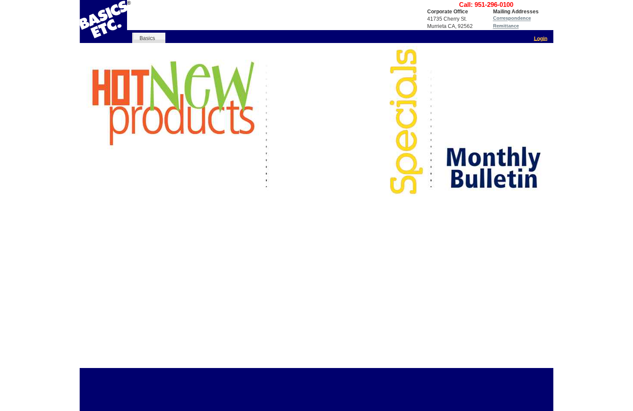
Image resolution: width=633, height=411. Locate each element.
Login (540, 38)
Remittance (506, 26)
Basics (147, 38)
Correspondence (512, 18)
